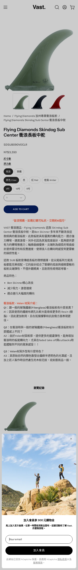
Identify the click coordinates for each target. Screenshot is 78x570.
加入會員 (39, 550)
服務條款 (38, 562)
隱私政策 (62, 559)
